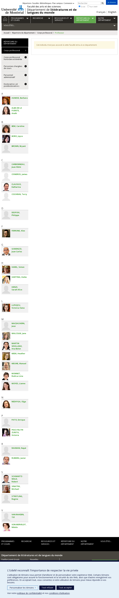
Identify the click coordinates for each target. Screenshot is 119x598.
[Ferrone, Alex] (6, 233)
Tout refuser (47, 587)
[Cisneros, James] (6, 177)
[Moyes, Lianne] (6, 386)
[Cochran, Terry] (6, 197)
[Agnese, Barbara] (6, 101)
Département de (52, 11)
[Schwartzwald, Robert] (6, 479)
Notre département (87, 542)
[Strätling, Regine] (6, 499)
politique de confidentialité (29, 593)
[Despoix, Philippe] (6, 215)
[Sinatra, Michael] (6, 489)
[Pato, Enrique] (6, 422)
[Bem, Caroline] (6, 129)
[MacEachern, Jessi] (6, 326)
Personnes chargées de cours (13, 67)
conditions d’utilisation (59, 593)
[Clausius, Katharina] (6, 187)
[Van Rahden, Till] (6, 517)
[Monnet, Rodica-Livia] (6, 376)
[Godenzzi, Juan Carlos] (6, 251)
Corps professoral (44, 33)
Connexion (68, 3)
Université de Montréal (12, 9)
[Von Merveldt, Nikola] (6, 527)
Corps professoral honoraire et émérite (13, 58)
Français (101, 12)
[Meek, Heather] (6, 356)
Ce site (82, 7)
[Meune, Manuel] (6, 366)
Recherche (26, 541)
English (112, 12)
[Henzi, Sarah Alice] (6, 290)
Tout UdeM (93, 7)
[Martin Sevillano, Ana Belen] (6, 346)
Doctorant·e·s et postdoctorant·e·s (11, 85)
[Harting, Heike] (6, 280)
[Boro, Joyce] (6, 139)
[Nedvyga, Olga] (6, 404)
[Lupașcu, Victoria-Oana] (6, 308)
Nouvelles (34, 559)
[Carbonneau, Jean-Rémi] (6, 167)
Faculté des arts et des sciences (44, 6)
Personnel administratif (9, 76)
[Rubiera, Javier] (6, 461)
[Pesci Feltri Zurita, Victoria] (6, 432)
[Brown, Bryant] (6, 149)
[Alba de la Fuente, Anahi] (6, 111)
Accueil (6, 33)
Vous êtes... (106, 541)
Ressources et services (48, 542)
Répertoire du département (23, 33)
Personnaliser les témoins (23, 587)
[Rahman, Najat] (6, 451)
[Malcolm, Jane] (6, 336)
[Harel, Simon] (6, 270)
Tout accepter (65, 587)
